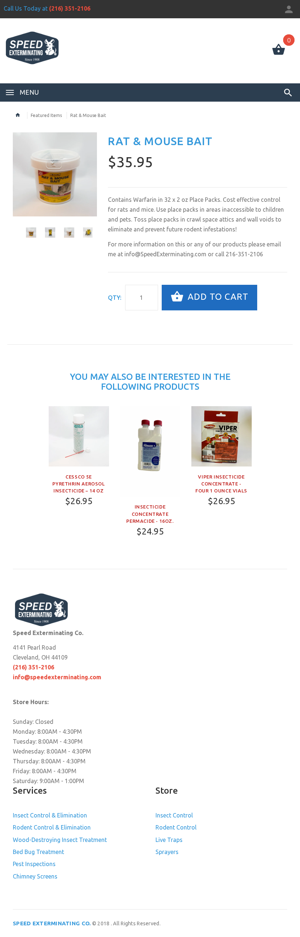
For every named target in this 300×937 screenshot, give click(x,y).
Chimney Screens (35, 876)
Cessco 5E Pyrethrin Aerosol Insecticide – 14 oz (78, 483)
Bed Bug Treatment (38, 852)
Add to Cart (216, 297)
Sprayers (167, 852)
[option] (55, 174)
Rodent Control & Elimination (52, 827)
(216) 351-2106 (69, 8)
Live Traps (169, 839)
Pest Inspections (34, 864)
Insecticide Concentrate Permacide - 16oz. (149, 513)
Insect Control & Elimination (50, 815)
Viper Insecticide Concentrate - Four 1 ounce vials (221, 483)
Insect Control (174, 815)
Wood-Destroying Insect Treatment (60, 839)
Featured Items (46, 115)
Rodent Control (175, 827)
